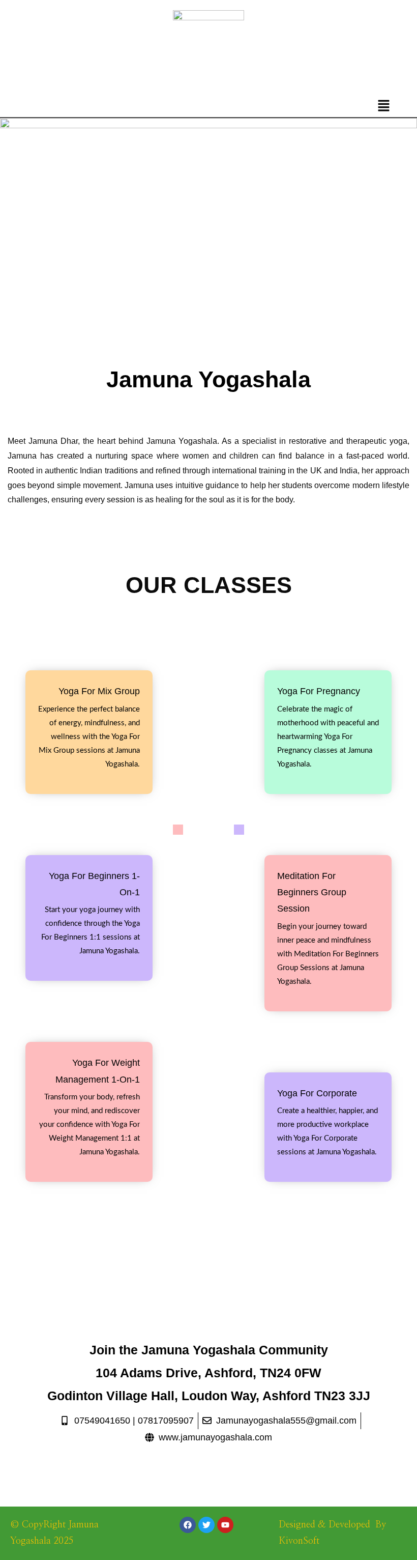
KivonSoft (299, 1541)
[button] (384, 106)
